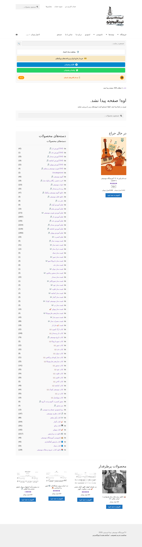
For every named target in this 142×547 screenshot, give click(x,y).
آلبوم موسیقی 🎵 (57, 177)
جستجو (59, 34)
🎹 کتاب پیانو (58, 426)
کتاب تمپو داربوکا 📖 (56, 341)
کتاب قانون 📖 (58, 377)
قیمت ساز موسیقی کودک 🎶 (53, 301)
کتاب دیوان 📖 (58, 353)
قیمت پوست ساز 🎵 (56, 241)
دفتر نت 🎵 (59, 201)
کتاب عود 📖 (58, 369)
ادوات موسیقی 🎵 (57, 185)
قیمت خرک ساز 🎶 (56, 249)
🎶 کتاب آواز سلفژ (56, 418)
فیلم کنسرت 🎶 (57, 237)
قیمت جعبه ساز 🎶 (56, 245)
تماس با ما (68, 34)
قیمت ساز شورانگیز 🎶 (55, 281)
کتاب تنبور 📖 (58, 345)
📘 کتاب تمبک (58, 446)
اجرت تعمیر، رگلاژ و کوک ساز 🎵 (51, 181)
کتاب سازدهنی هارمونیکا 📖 (53, 361)
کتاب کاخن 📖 (58, 381)
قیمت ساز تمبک (57, 253)
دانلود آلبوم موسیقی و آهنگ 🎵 (52, 193)
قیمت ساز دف (58, 265)
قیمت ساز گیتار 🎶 (56, 297)
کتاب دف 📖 (58, 349)
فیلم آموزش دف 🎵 (56, 221)
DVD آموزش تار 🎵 (56, 148)
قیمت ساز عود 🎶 (57, 285)
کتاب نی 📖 (59, 393)
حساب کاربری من (70, 6)
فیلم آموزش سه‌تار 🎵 (55, 225)
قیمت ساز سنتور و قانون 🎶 (53, 273)
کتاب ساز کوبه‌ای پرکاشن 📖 (53, 357)
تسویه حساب (58, 6)
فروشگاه (123, 34)
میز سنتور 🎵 (58, 406)
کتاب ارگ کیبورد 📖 (56, 329)
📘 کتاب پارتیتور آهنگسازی (54, 442)
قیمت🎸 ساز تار (57, 325)
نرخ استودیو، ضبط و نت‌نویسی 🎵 (51, 410)
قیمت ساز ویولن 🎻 (56, 309)
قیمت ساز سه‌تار (57, 277)
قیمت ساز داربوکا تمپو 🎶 (54, 261)
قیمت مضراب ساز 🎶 (55, 321)
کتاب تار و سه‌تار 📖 (56, 333)
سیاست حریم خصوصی (118, 535)
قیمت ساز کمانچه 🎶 (56, 293)
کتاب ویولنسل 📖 (57, 398)
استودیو (87, 34)
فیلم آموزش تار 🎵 (56, 217)
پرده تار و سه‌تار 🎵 (56, 189)
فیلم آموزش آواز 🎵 (56, 205)
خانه (124, 88)
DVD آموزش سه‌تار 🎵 (55, 156)
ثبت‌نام (21, 77)
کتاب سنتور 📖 (58, 365)
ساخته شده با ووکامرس (101, 535)
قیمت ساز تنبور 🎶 (56, 257)
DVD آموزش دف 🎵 (56, 152)
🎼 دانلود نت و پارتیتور (55, 434)
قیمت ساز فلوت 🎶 (56, 289)
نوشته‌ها (111, 34)
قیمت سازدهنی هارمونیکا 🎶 (53, 313)
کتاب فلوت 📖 (58, 373)
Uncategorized (57, 173)
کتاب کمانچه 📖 (57, 385)
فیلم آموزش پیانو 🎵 (56, 209)
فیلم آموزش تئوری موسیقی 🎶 (52, 213)
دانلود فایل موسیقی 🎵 (55, 197)
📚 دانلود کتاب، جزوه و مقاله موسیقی (50, 450)
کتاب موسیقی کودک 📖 (55, 389)
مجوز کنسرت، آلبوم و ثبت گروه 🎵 (51, 401)
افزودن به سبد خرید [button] (114, 195)
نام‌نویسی (99, 34)
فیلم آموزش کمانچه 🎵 (55, 229)
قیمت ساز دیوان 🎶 (56, 269)
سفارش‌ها (49, 6)
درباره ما (79, 34)
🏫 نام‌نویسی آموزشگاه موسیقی (52, 438)
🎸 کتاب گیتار (58, 422)
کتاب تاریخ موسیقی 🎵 (55, 337)
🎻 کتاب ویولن (58, 430)
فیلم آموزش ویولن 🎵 (55, 233)
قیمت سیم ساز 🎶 (56, 317)
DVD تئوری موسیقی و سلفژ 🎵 (52, 168)
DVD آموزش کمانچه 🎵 (54, 160)
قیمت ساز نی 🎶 (57, 305)
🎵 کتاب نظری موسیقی (55, 414)
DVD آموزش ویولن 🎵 (55, 165)
